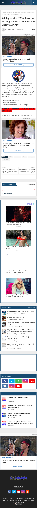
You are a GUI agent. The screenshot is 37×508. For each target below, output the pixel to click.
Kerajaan (17, 157)
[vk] (5, 386)
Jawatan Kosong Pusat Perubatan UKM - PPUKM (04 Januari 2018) (19, 414)
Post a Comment (7, 194)
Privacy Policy (29, 498)
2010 (10, 157)
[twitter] (12, 381)
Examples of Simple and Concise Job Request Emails (18, 337)
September (9, 12)
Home (3, 12)
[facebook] (5, 381)
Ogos (24, 157)
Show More (31, 308)
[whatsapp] (18, 381)
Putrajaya (31, 157)
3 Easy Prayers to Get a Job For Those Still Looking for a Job (20, 345)
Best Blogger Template (24, 501)
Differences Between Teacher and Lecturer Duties (21, 323)
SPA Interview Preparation (15, 317)
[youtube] (32, 381)
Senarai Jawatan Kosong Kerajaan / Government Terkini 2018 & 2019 (17, 398)
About (11, 498)
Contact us (19, 498)
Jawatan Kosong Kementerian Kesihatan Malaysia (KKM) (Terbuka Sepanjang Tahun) (20, 422)
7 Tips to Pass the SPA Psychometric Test (20, 311)
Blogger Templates (15, 500)
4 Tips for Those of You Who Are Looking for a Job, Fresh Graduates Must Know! (20, 330)
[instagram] (25, 381)
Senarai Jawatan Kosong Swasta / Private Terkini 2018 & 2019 (19, 406)
